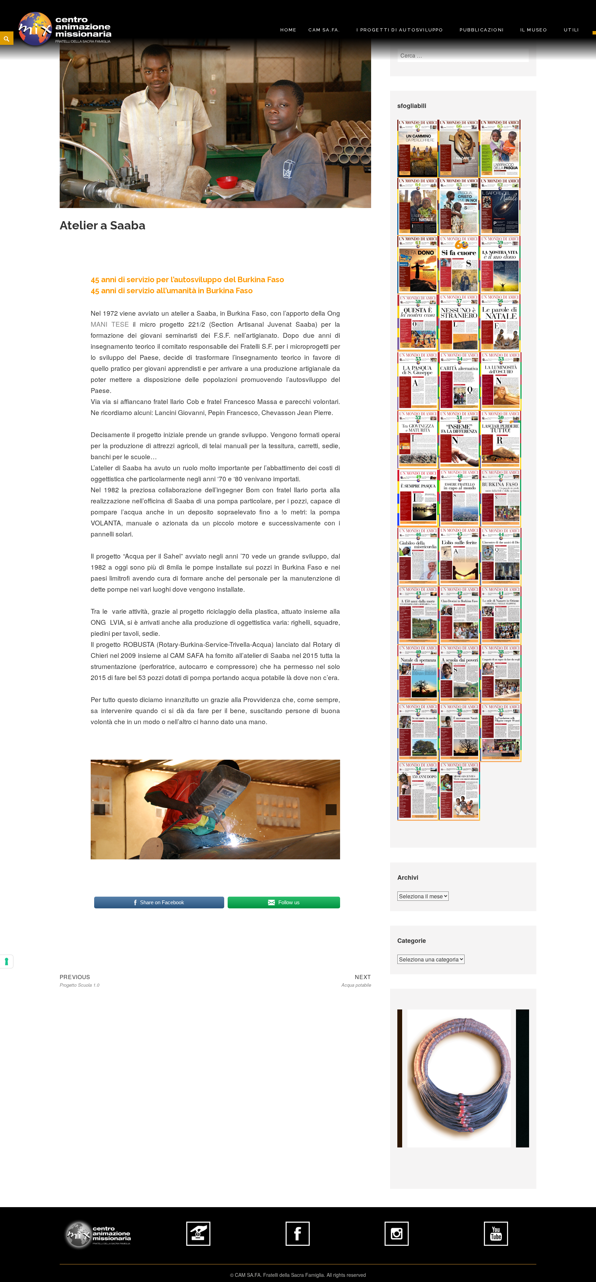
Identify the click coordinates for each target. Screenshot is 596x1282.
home (288, 29)
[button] (99, 809)
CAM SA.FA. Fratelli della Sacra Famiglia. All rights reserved (300, 1274)
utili (571, 29)
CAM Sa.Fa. (324, 29)
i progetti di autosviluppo (400, 29)
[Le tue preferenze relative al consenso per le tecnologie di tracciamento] (6, 961)
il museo (534, 29)
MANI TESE (110, 323)
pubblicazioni (482, 29)
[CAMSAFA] (65, 28)
